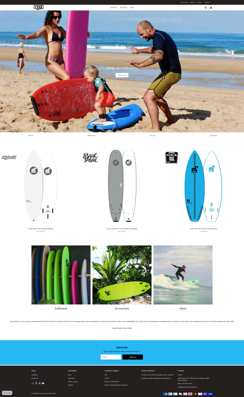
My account (184, 2)
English (207, 2)
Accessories (34, 378)
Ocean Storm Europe (41, 393)
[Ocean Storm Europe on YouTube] (43, 383)
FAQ (106, 375)
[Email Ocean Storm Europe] (32, 383)
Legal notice (71, 378)
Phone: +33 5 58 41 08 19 (112, 381)
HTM (54, 393)
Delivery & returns (73, 381)
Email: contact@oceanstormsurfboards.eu (116, 385)
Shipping (192, 2)
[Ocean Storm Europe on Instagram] (39, 383)
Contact (199, 2)
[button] (114, 7)
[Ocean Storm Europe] (38, 7)
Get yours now (122, 75)
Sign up (133, 357)
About (69, 375)
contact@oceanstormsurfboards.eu (187, 387)
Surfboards (34, 375)
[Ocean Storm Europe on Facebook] (36, 383)
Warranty (70, 385)
